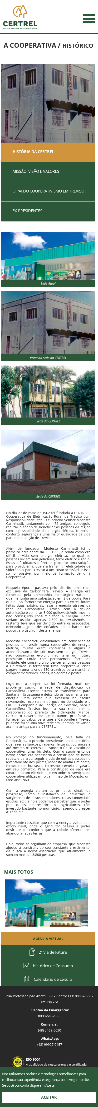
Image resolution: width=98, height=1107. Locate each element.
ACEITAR (49, 1097)
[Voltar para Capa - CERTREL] (20, 17)
